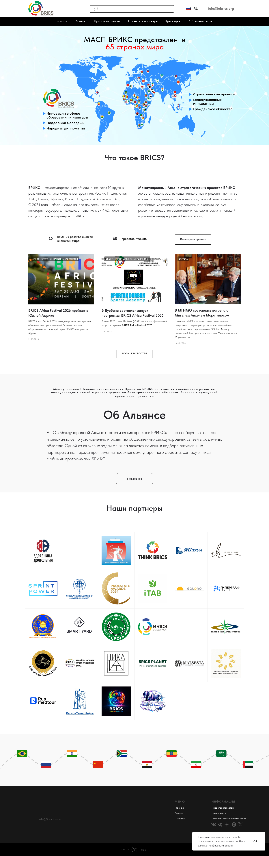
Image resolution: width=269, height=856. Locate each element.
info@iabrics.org (50, 819)
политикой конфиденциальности (215, 845)
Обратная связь (200, 21)
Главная (179, 807)
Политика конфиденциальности (229, 817)
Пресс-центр (174, 21)
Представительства (108, 21)
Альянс (81, 21)
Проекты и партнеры (143, 21)
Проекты (180, 817)
